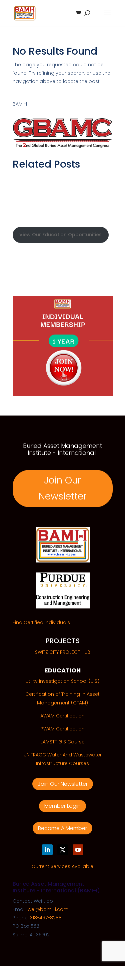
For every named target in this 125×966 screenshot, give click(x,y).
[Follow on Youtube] (78, 849)
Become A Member (62, 828)
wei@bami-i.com (48, 909)
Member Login (62, 806)
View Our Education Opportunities (60, 234)
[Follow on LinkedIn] (47, 849)
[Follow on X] (62, 849)
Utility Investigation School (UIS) (62, 681)
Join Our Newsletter (63, 488)
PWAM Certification (63, 728)
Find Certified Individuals (41, 622)
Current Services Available (62, 866)
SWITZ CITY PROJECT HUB (62, 652)
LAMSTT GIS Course (63, 741)
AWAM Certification (62, 715)
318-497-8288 (46, 917)
